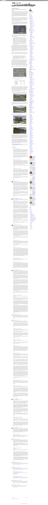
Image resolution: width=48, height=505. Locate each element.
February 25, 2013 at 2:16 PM (17, 467)
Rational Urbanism (31, 66)
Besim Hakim (31, 118)
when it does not (25, 195)
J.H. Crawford (31, 130)
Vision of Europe (31, 152)
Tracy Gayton (31, 150)
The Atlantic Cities (31, 85)
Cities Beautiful (31, 122)
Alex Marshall (31, 116)
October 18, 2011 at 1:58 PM (18, 247)
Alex (13, 148)
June (30, 224)
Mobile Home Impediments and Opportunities (33, 167)
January (31, 228)
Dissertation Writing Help (15, 476)
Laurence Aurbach (31, 132)
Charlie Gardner (14, 198)
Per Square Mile (31, 60)
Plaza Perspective (31, 140)
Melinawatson (14, 480)
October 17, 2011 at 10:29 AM (16, 148)
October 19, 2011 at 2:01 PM (18, 314)
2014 (30, 209)
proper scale (31, 63)
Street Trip (31, 146)
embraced (24, 14)
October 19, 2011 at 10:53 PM (18, 339)
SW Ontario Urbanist (32, 82)
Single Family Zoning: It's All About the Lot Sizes (33, 182)
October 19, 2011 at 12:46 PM (19, 295)
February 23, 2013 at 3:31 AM (18, 462)
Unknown (14, 467)
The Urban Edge (31, 148)
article (19, 11)
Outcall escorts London (24, 482)
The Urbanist (31, 98)
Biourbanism (31, 120)
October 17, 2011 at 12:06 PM (18, 168)
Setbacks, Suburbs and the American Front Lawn (34, 162)
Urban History (21, 144)
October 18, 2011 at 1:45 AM (19, 198)
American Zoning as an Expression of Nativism (33, 177)
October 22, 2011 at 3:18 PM (17, 434)
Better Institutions (31, 29)
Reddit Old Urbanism (32, 72)
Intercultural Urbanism (32, 46)
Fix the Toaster (31, 128)
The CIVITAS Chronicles (32, 88)
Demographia (31, 126)
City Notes (31, 39)
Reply (13, 179)
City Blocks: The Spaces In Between (33, 202)
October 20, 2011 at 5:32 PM (18, 385)
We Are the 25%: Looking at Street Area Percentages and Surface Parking (34, 157)
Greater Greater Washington (32, 43)
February (31, 227)
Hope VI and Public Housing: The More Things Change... (33, 218)
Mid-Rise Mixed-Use (32, 53)
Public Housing (19, 144)
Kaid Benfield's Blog (32, 49)
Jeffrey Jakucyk (14, 295)
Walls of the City (31, 109)
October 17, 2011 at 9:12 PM (18, 181)
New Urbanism (16, 144)
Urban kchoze (31, 104)
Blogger (26, 503)
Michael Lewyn (31, 134)
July (30, 223)
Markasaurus (31, 50)
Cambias (14, 240)
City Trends (14, 144)
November (31, 213)
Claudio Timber (14, 462)
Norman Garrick (31, 138)
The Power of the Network (32, 95)
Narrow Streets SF (31, 56)
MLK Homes (16, 189)
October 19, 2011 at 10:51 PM (18, 328)
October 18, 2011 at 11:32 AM (17, 240)
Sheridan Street (18, 187)
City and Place (31, 33)
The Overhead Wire (31, 92)
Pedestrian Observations (32, 59)
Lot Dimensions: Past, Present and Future (34, 172)
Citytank (30, 124)
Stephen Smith (14, 314)
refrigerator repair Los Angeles (18, 469)
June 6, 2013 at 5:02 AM (20, 476)
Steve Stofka (14, 181)
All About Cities (31, 16)
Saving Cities (31, 144)
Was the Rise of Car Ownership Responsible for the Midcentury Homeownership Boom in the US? (33, 192)
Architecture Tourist (32, 21)
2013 (30, 210)
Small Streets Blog (31, 78)
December (31, 212)
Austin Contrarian (31, 26)
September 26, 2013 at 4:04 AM (19, 480)
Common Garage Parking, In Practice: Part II (33, 197)
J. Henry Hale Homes (23, 22)
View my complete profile (31, 12)
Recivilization (31, 142)
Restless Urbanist (31, 75)
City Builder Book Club (32, 36)
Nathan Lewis (31, 136)
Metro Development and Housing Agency (20, 53)
